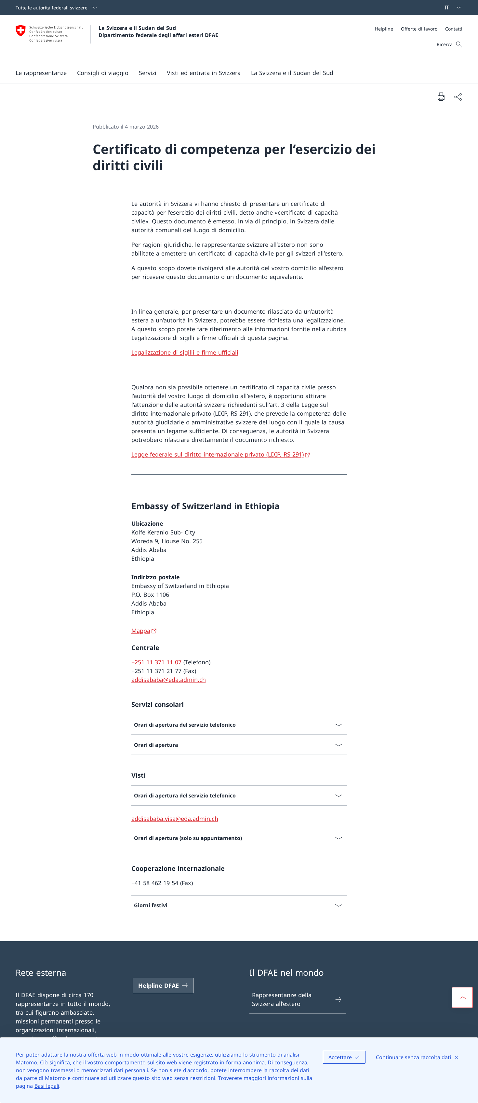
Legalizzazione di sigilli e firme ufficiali (184, 352)
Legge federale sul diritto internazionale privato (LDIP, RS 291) (217, 454)
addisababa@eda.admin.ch (168, 679)
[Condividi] (457, 97)
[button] (41, 72)
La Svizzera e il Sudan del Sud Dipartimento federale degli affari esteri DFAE (158, 31)
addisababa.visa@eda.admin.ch (174, 818)
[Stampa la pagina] (440, 96)
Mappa (140, 630)
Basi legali (46, 1085)
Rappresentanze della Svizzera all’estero (282, 999)
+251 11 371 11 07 (156, 662)
